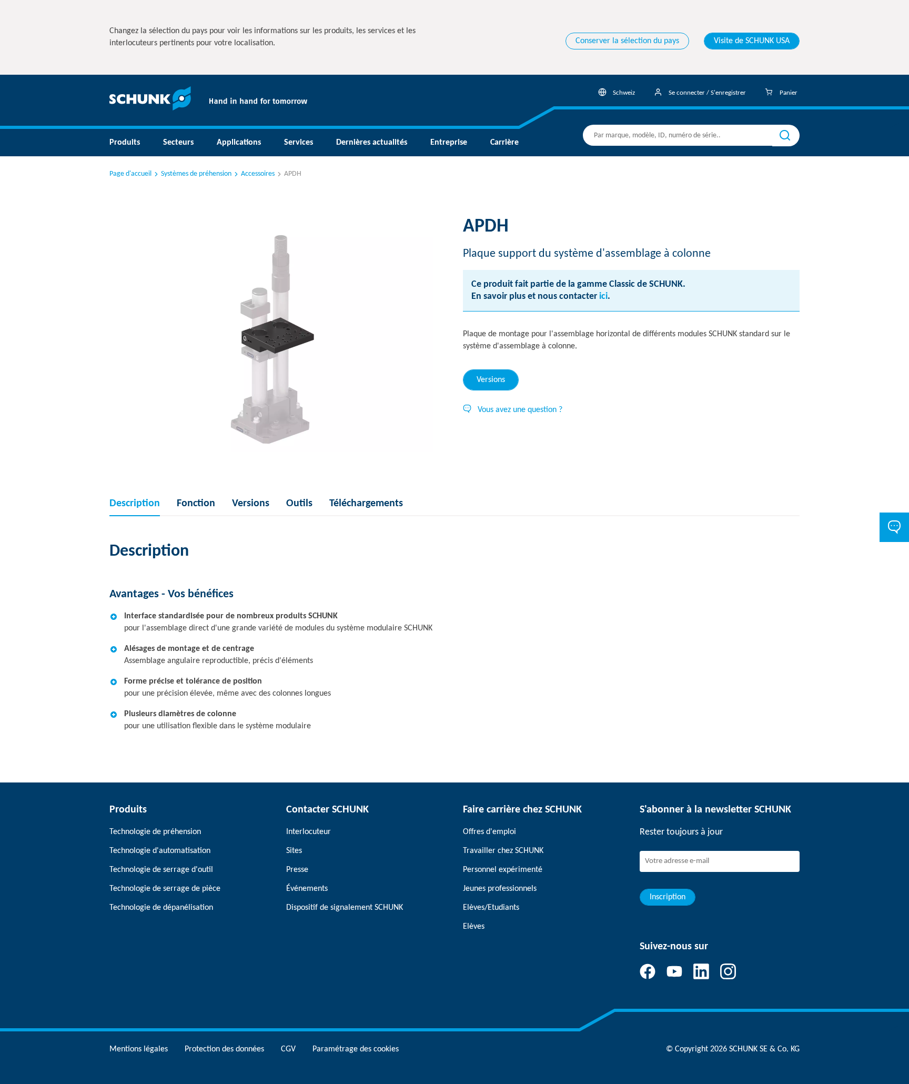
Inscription (667, 897)
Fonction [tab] (196, 503)
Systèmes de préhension (196, 174)
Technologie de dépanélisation (161, 908)
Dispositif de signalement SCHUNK (344, 908)
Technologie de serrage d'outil (161, 870)
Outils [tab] (299, 503)
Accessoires (258, 174)
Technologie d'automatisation (159, 851)
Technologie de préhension (155, 832)
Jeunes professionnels (500, 889)
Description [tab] (134, 503)
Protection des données (224, 1049)
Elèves (473, 926)
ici (603, 297)
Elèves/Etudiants (491, 908)
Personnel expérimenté (502, 870)
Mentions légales (138, 1049)
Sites (294, 851)
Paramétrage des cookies (355, 1049)
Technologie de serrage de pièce (164, 889)
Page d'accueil (130, 174)
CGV (288, 1049)
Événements (307, 889)
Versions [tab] (491, 380)
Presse (297, 870)
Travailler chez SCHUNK (503, 851)
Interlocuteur (308, 832)
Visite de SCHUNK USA (752, 41)
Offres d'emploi (489, 832)
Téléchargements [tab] (366, 503)
